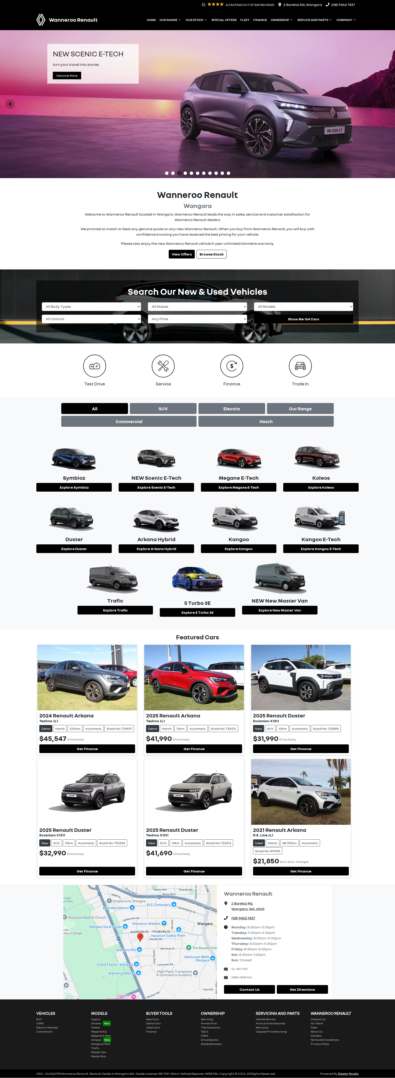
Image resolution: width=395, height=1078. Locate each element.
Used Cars (153, 1027)
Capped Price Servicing (271, 1031)
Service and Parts (312, 20)
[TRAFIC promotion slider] (204, 173)
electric (231, 408)
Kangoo (96, 1039)
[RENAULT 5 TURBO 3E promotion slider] (222, 173)
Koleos (95, 1027)
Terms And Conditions (325, 1039)
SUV (163, 408)
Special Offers (224, 20)
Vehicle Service (266, 1019)
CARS (40, 1023)
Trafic (95, 1048)
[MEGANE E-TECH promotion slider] (216, 173)
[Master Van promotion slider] (197, 173)
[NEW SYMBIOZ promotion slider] (166, 173)
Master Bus (98, 1056)
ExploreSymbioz (74, 487)
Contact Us (249, 989)
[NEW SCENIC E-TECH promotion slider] (179, 173)
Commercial (129, 421)
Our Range (168, 20)
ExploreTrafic (115, 610)
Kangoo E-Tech (100, 1044)
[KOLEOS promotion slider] (191, 173)
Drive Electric (210, 1039)
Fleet (245, 20)
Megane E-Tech (101, 1035)
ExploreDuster (74, 548)
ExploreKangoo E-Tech (321, 548)
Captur (96, 1019)
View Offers (182, 254)
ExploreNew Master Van (280, 610)
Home (151, 20)
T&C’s (204, 1031)
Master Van (98, 1052)
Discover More (66, 75)
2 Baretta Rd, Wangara (302, 4)
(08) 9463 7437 (343, 4)
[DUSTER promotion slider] (185, 173)
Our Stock (194, 20)
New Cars (152, 1019)
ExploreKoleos (321, 487)
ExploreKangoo (239, 548)
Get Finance (87, 748)
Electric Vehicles (47, 1027)
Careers (316, 1035)
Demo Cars (153, 1023)
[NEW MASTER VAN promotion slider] (173, 173)
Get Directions (302, 989)
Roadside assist (211, 1044)
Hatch (266, 421)
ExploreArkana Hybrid (156, 548)
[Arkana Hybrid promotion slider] (210, 173)
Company (344, 20)
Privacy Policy (320, 1044)
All (94, 408)
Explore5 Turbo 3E (197, 612)
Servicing (207, 1019)
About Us (317, 1031)
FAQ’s (204, 1035)
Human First (209, 1023)
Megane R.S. (99, 1031)
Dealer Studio (348, 1073)
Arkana (96, 1023)
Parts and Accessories (270, 1023)
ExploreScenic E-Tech (156, 487)
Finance (260, 20)
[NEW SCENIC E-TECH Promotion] (197, 104)
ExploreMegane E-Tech (239, 487)
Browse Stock (212, 254)
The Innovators (210, 1027)
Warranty (262, 1027)
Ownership (280, 20)
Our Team (317, 1023)
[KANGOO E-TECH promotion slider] (228, 173)
